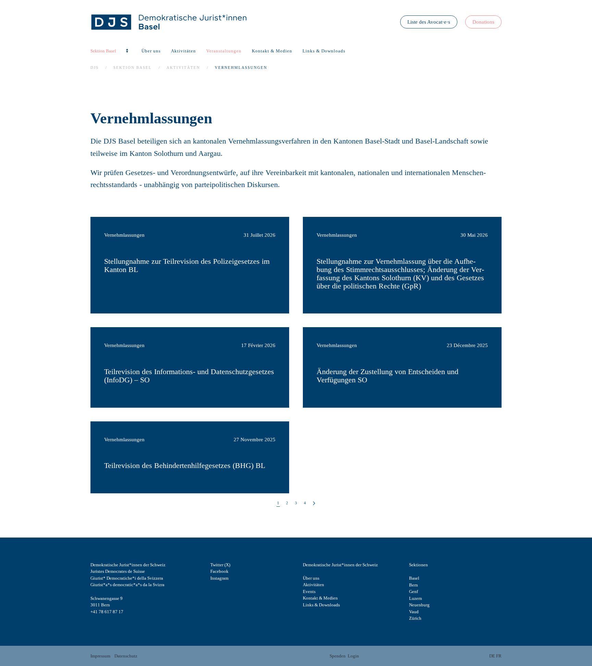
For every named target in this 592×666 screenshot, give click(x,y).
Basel (414, 578)
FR (499, 655)
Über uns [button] (151, 50)
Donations (483, 22)
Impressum (100, 655)
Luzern (415, 598)
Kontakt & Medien (272, 50)
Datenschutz (125, 655)
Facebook (219, 571)
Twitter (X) (220, 564)
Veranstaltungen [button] (224, 50)
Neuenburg (419, 604)
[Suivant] (314, 503)
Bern (413, 585)
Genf (413, 591)
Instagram (219, 578)
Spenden (338, 655)
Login (353, 655)
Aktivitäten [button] (183, 50)
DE (492, 655)
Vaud (414, 611)
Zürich (415, 618)
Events (309, 591)
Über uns (311, 578)
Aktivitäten (313, 584)
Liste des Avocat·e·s (428, 22)
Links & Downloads (324, 50)
